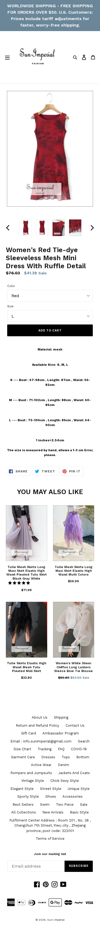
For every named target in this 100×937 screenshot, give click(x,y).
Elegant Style (22, 789)
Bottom (82, 757)
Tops (66, 757)
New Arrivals (52, 812)
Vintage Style (32, 781)
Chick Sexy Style (64, 781)
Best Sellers (23, 804)
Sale (83, 804)
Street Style (50, 789)
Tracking (44, 749)
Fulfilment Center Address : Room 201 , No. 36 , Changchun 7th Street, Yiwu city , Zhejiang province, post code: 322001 (50, 825)
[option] (25, 228)
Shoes (50, 796)
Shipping (61, 717)
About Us (39, 717)
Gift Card (28, 733)
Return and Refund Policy (37, 725)
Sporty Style (28, 796)
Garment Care (23, 757)
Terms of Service (50, 839)
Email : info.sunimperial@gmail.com (40, 741)
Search (84, 741)
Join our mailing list (50, 854)
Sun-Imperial (56, 919)
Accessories (72, 796)
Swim (45, 804)
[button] (19, 583)
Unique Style (79, 789)
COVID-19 (79, 749)
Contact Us (75, 725)
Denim (63, 765)
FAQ (61, 749)
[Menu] (7, 57)
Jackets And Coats (74, 773)
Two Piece (65, 804)
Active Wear (41, 765)
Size (10, 306)
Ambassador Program (60, 733)
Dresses (48, 757)
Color (11, 286)
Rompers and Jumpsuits (31, 773)
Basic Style (79, 812)
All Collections (23, 812)
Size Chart (22, 749)
